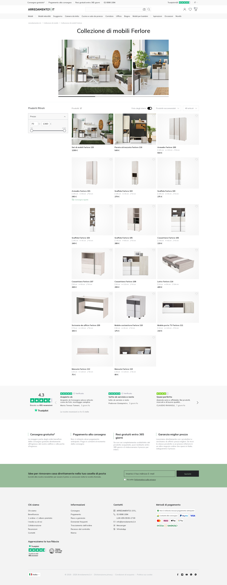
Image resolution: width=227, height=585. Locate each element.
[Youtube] (187, 574)
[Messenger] (192, 574)
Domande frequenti (79, 522)
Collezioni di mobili (51, 23)
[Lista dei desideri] (190, 9)
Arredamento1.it (34, 23)
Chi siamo (32, 511)
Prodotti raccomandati (166, 108)
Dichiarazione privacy (103, 574)
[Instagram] (183, 574)
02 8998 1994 (122, 514)
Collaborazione (34, 525)
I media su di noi (35, 522)
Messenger (121, 525)
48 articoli (189, 108)
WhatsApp (121, 529)
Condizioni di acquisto (124, 574)
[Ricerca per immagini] (144, 9)
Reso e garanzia (78, 518)
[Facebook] (179, 574)
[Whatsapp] (196, 574)
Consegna (75, 511)
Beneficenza (33, 514)
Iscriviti (187, 474)
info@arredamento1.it (126, 522)
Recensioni (32, 529)
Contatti (31, 533)
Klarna (73, 533)
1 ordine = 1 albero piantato (40, 518)
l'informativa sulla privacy (145, 479)
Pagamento (76, 514)
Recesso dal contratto (80, 529)
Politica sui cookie (144, 574)
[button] (184, 9)
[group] (78, 400)
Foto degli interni (139, 108)
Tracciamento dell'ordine (81, 525)
